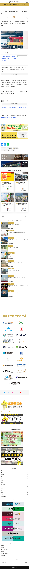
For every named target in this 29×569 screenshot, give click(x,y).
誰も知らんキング (6, 150)
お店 (2, 480)
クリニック (3, 484)
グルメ (2, 476)
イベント (2, 486)
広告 (2, 494)
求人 (2, 490)
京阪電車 (10, 148)
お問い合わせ (3, 496)
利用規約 (2, 547)
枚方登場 (16, 148)
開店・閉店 (3, 474)
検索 (26, 216)
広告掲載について (4, 553)
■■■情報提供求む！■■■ (9, 117)
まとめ (2, 478)
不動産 (2, 492)
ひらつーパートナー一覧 (5, 411)
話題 (27, 18)
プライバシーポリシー (5, 549)
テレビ (3, 148)
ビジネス (2, 488)
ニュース (25, 17)
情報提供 (2, 545)
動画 (2, 482)
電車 (13, 150)
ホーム (2, 470)
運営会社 (2, 551)
